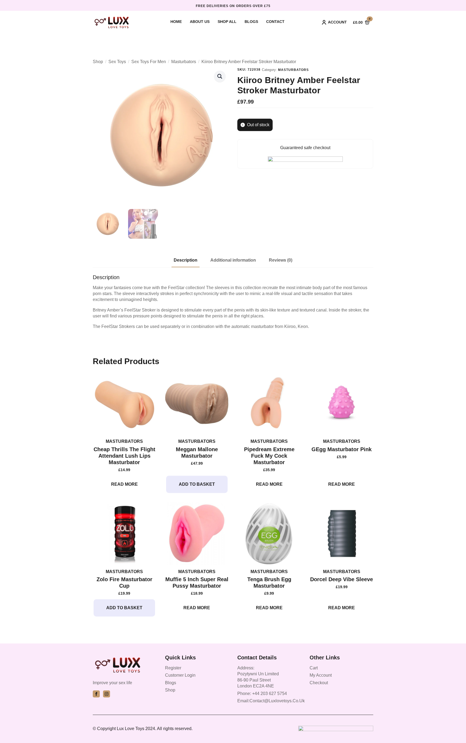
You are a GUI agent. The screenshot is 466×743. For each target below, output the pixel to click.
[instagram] (106, 693)
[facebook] (96, 693)
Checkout (319, 682)
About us (200, 22)
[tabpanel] (233, 302)
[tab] (186, 260)
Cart (314, 668)
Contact (275, 22)
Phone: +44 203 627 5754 (262, 693)
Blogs (251, 22)
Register (173, 668)
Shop (98, 61)
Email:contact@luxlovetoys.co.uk (271, 701)
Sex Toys (117, 61)
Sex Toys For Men (148, 61)
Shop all (227, 22)
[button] (219, 76)
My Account (321, 675)
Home (176, 22)
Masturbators (183, 61)
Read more (124, 484)
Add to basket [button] (197, 484)
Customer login (180, 675)
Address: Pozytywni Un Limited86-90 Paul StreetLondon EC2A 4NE (258, 677)
